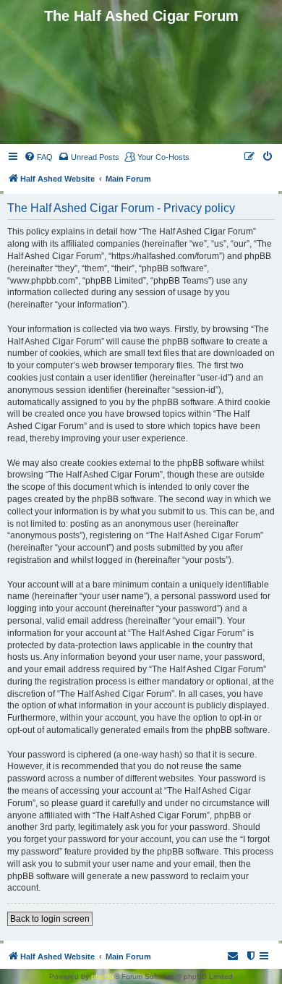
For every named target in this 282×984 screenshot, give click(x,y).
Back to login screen (50, 919)
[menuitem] (38, 157)
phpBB (102, 976)
